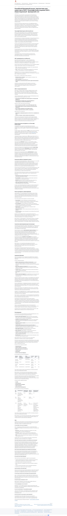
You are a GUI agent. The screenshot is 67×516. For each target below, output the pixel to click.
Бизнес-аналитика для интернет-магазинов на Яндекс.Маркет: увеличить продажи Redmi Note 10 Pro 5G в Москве (43, 504)
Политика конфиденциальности (48, 509)
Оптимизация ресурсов (41, 3)
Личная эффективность (18, 3)
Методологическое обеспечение (33, 3)
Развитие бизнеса (47, 3)
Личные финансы (17, 513)
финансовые (33, 132)
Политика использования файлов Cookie (37, 509)
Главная (16, 6)
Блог (15, 509)
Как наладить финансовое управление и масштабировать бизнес (23, 4)
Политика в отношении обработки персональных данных (24, 509)
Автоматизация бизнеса (25, 3)
